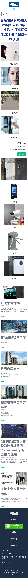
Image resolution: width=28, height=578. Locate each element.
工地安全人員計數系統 (13, 490)
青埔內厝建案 (10, 368)
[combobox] (14, 14)
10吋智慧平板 (10, 303)
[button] (14, 9)
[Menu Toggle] (14, 535)
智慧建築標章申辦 (13, 337)
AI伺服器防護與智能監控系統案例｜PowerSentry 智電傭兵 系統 (13, 448)
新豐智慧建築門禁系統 (13, 404)
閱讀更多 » (3, 316)
